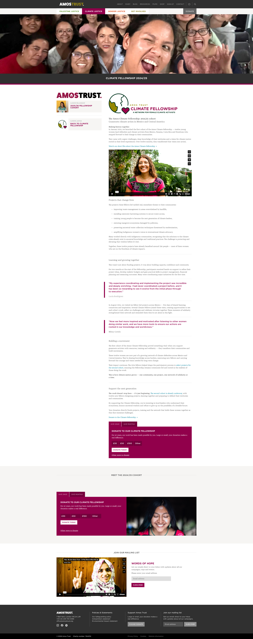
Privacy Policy (133, 636)
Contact (180, 4)
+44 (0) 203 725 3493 (65, 619)
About (120, 4)
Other (138, 443)
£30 (115, 443)
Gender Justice (116, 11)
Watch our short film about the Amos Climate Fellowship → (133, 146)
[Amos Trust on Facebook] (62, 625)
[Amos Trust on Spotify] (66, 625)
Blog (135, 4)
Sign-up (170, 4)
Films (154, 4)
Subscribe (138, 585)
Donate (190, 11)
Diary (127, 4)
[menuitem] (69, 11)
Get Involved (138, 11)
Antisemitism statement (101, 619)
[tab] (115, 424)
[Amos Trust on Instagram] (58, 625)
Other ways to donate (120, 455)
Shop (162, 4)
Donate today (120, 450)
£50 (122, 443)
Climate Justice (93, 11)
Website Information (156, 636)
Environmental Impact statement (104, 621)
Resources (145, 4)
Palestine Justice (69, 11)
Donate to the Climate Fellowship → (123, 417)
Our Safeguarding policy (101, 617)
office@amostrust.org (65, 621)
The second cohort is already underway (166, 393)
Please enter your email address (144, 573)
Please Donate (136, 624)
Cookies (143, 636)
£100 (129, 443)
